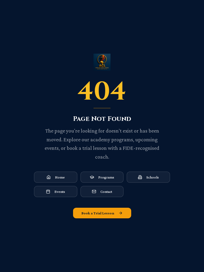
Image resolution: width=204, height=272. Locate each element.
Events (59, 191)
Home (60, 177)
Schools (152, 177)
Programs (106, 177)
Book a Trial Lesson (98, 213)
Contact (106, 191)
